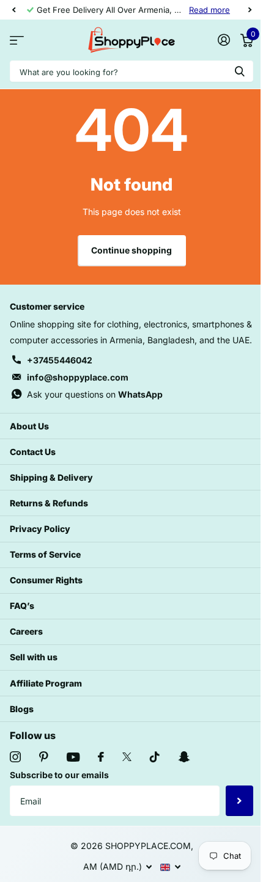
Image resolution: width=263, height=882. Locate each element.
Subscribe (239, 800)
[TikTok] (155, 756)
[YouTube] (73, 757)
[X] (127, 757)
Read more (209, 10)
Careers (26, 631)
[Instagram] (15, 756)
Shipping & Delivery (51, 477)
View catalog (17, 40)
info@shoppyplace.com (77, 377)
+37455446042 (59, 360)
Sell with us (33, 657)
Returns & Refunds (49, 503)
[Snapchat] (184, 756)
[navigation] (13, 9)
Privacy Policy (40, 528)
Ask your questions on (95, 394)
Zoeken (239, 71)
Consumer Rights (46, 580)
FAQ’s (22, 605)
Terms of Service (45, 554)
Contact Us (33, 451)
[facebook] (101, 757)
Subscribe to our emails (59, 775)
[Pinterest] (43, 756)
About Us (29, 426)
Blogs (22, 709)
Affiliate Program (46, 683)
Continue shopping (131, 250)
